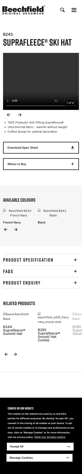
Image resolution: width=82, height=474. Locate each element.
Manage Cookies (21, 457)
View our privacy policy (49, 437)
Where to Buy (16, 164)
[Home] (23, 10)
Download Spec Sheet (22, 147)
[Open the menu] (74, 10)
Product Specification (28, 259)
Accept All (16, 446)
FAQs (8, 271)
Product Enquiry (22, 282)
